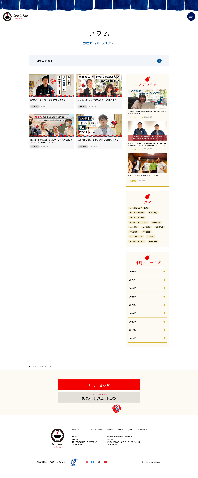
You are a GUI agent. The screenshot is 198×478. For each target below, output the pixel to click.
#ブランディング (136, 236)
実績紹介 (110, 429)
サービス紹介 (96, 429)
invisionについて (79, 429)
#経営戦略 (133, 232)
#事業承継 (159, 227)
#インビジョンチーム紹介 (139, 208)
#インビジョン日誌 (137, 217)
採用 (130, 429)
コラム (121, 429)
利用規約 (52, 462)
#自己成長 (153, 213)
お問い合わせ (99, 385)
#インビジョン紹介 (137, 241)
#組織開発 (153, 241)
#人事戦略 (146, 227)
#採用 (150, 236)
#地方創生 (146, 232)
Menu (191, 16)
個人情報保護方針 (42, 462)
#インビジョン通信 (137, 213)
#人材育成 (133, 227)
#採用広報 (156, 222)
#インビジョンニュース (138, 222)
